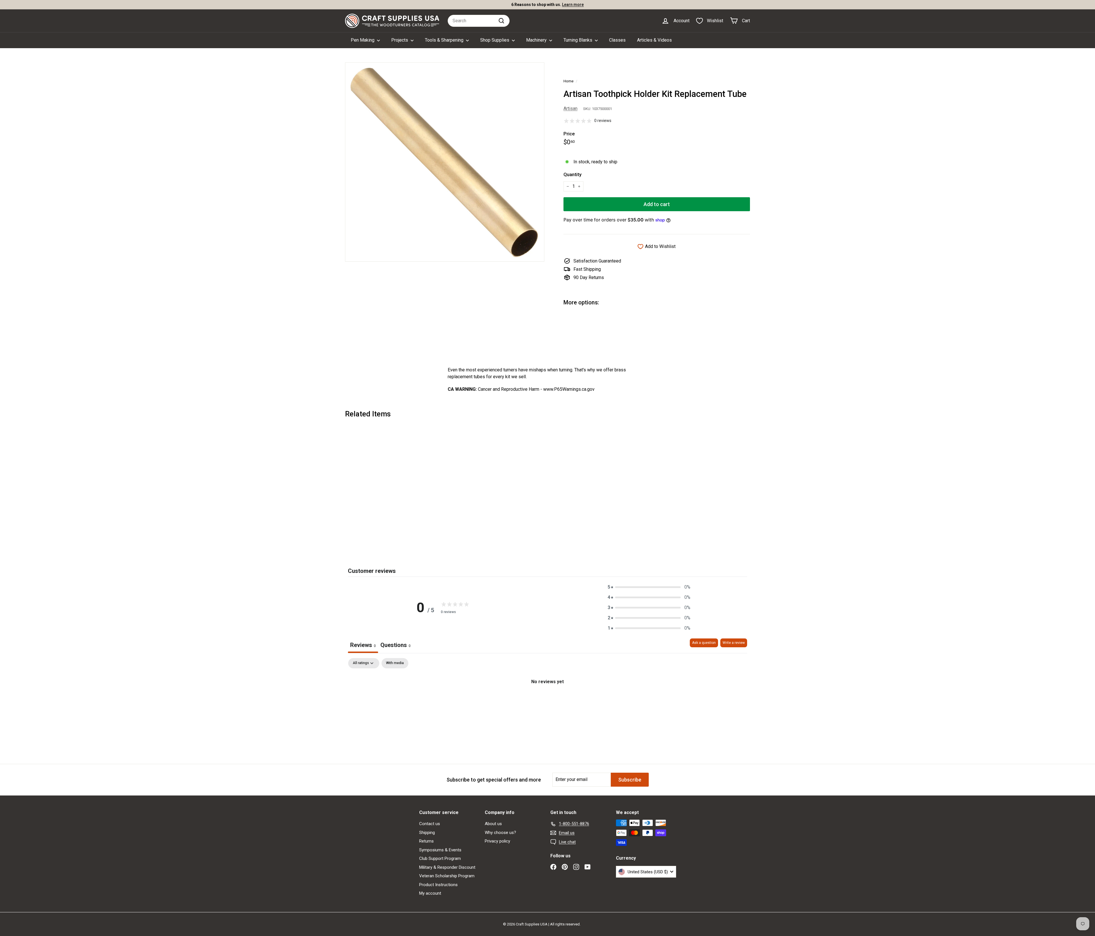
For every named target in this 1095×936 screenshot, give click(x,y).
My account (430, 893)
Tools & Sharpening (445, 40)
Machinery (537, 40)
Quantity (572, 174)
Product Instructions (438, 884)
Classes (617, 40)
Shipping (427, 832)
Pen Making (363, 40)
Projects (400, 40)
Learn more (573, 4)
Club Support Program (440, 858)
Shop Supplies (495, 40)
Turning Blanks (578, 40)
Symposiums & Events (440, 849)
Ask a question (704, 643)
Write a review (734, 643)
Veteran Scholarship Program (446, 875)
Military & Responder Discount (447, 867)
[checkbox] (395, 663)
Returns (426, 841)
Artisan (570, 108)
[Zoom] (444, 162)
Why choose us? (500, 832)
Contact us (429, 823)
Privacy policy (497, 841)
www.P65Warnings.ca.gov (569, 389)
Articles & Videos (654, 40)
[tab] (395, 645)
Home (568, 81)
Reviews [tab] (363, 645)
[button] (649, 587)
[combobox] (479, 21)
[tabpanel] (547, 701)
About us (493, 823)
